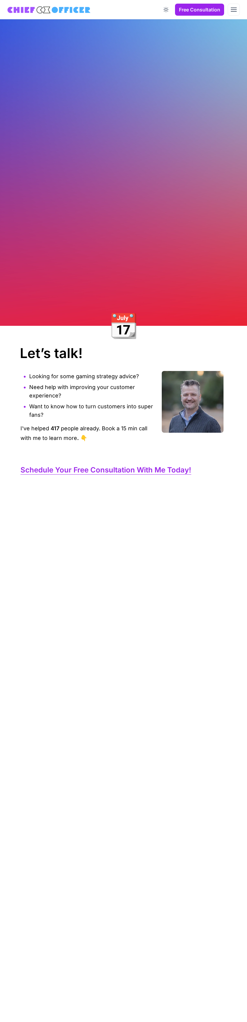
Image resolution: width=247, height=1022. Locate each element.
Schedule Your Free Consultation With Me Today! (105, 470)
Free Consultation (199, 10)
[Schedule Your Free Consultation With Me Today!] (17, 467)
